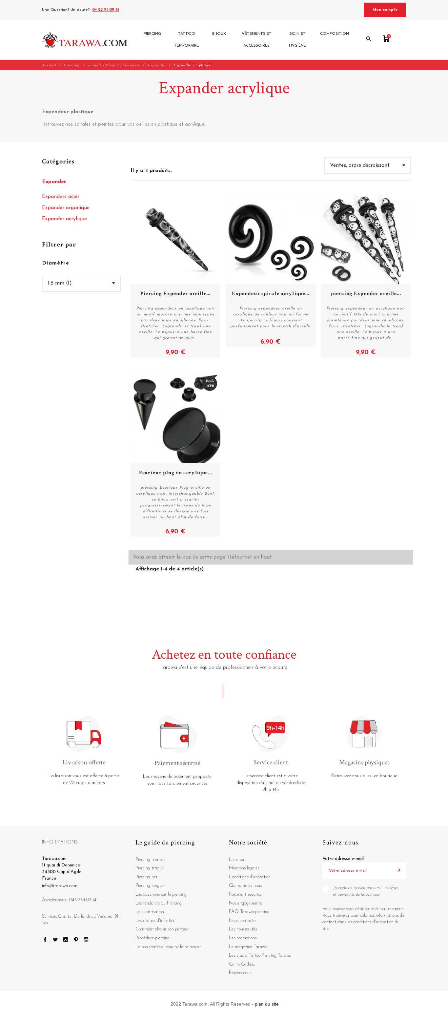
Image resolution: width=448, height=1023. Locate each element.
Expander (54, 181)
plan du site (267, 1004)
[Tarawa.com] (85, 40)
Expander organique (66, 207)
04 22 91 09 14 (105, 10)
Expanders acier (60, 196)
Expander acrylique (64, 219)
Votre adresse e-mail (343, 858)
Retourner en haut (250, 557)
